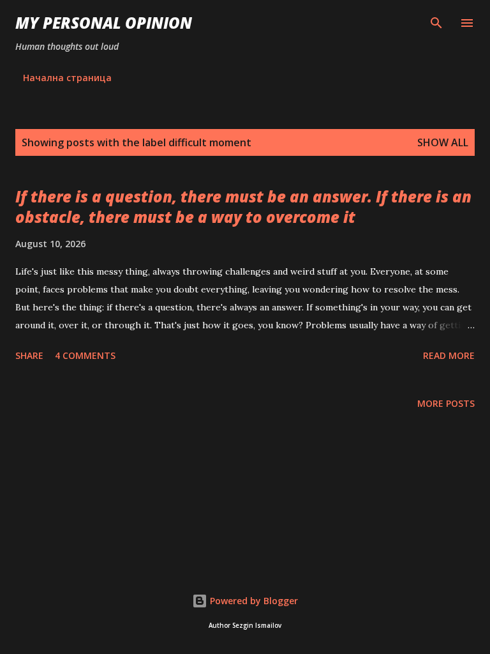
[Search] (436, 23)
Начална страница (67, 78)
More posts (446, 403)
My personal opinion (103, 22)
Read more (449, 355)
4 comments (85, 355)
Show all (442, 142)
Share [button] (29, 355)
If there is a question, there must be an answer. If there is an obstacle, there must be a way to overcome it (243, 206)
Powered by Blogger (252, 601)
